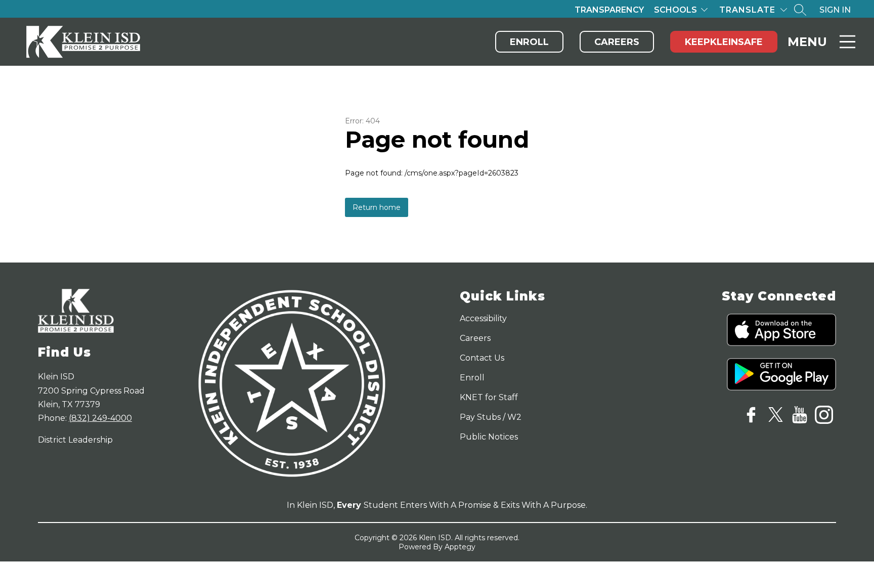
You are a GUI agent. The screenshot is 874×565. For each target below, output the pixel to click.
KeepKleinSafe (724, 42)
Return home (377, 207)
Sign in (835, 10)
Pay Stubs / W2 (490, 417)
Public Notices (489, 437)
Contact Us (482, 358)
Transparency (609, 10)
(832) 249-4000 (100, 418)
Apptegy (460, 546)
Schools (675, 10)
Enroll (529, 42)
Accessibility (483, 318)
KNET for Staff (489, 397)
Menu (807, 41)
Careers (616, 42)
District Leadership (75, 440)
